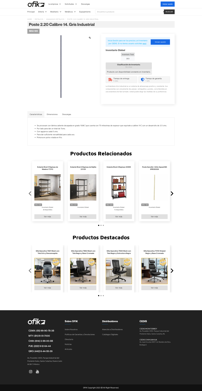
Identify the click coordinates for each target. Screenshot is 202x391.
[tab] (35, 114)
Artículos (68, 349)
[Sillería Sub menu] (46, 12)
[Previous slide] (30, 193)
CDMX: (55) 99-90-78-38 (41, 330)
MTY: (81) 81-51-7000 (39, 335)
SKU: (38, 205)
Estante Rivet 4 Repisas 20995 (119, 167)
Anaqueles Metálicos (55, 19)
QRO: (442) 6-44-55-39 (40, 351)
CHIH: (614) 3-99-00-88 (41, 341)
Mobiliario (54, 12)
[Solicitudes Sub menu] (76, 4)
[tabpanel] (101, 131)
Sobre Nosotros (71, 329)
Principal (31, 12)
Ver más (47, 216)
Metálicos (69, 12)
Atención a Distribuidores (112, 329)
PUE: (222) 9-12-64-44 (40, 346)
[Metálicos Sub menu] (75, 12)
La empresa (53, 4)
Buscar (169, 12)
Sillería (41, 12)
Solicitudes (69, 4)
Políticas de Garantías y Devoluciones (80, 334)
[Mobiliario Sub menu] (60, 12)
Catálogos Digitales (110, 334)
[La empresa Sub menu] (60, 4)
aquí (144, 43)
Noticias (68, 344)
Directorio (69, 339)
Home (29, 19)
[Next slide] (172, 193)
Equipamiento (85, 12)
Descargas (85, 4)
